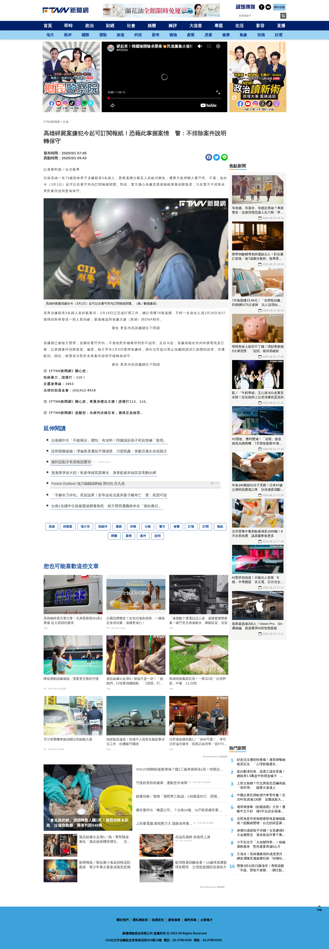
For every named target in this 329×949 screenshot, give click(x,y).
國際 (85, 35)
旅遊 (120, 35)
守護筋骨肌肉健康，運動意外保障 (161, 783)
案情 (129, 535)
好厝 (279, 35)
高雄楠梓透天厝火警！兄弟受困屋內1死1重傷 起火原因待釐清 (73, 621)
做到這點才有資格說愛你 (71, 462)
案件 (143, 535)
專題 (219, 25)
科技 (138, 35)
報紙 (220, 526)
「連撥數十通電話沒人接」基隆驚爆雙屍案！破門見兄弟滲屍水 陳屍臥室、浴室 (198, 621)
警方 (162, 526)
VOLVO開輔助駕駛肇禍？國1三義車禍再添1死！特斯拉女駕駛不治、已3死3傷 (179, 769)
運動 (103, 35)
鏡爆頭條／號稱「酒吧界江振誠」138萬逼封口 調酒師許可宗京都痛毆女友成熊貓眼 (178, 796)
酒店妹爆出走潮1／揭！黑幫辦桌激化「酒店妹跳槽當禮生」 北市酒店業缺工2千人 (104, 839)
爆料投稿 (190, 919)
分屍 (148, 526)
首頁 (48, 25)
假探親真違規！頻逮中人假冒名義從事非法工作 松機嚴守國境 (135, 742)
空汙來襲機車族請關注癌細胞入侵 (68, 739)
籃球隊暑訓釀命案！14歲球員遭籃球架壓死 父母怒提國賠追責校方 (201, 865)
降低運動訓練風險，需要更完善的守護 (71, 679)
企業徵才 (206, 919)
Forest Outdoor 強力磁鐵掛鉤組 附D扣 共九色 (88, 484)
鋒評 (173, 25)
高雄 (52, 526)
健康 (226, 35)
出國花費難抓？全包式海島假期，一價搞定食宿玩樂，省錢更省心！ (135, 621)
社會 (131, 25)
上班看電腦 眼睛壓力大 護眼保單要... (164, 823)
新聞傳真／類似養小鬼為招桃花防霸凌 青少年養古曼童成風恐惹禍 (104, 865)
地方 (50, 35)
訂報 (191, 526)
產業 (191, 35)
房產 (208, 35)
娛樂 (152, 25)
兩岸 (68, 35)
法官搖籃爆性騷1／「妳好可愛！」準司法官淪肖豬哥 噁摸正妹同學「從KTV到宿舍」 (198, 742)
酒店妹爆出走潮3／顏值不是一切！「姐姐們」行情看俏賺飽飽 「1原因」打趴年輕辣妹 (134, 681)
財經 (110, 25)
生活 (239, 25)
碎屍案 (67, 526)
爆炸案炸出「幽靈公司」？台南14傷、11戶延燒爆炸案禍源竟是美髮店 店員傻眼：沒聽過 (179, 810)
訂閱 (206, 526)
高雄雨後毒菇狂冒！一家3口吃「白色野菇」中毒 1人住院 (197, 681)
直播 (281, 25)
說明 (158, 535)
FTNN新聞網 (52, 121)
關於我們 (123, 919)
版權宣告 (158, 919)
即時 (68, 25)
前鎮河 (102, 526)
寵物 (173, 35)
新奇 (156, 35)
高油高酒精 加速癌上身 (192, 837)
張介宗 (85, 526)
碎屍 (133, 526)
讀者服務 (174, 919)
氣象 (243, 35)
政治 (89, 25)
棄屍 (119, 526)
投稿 (261, 35)
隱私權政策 (140, 919)
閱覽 (114, 535)
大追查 (195, 25)
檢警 (177, 526)
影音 (260, 25)
